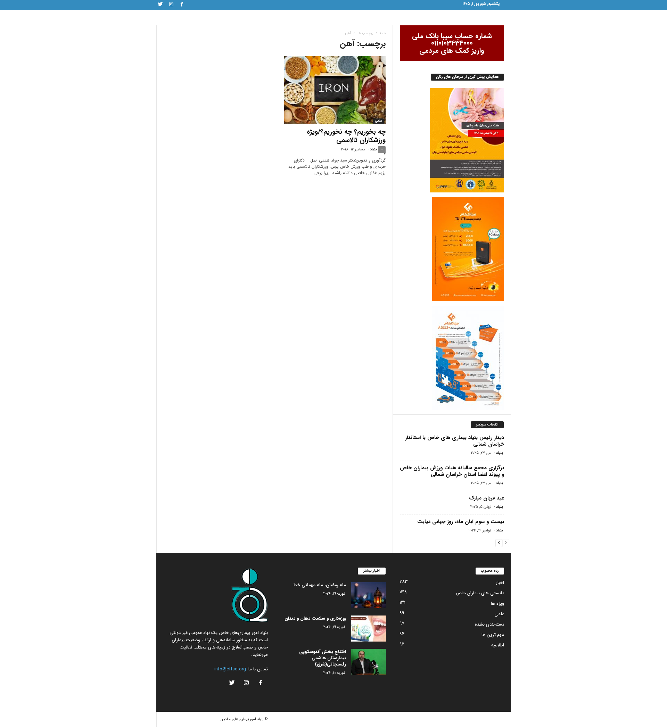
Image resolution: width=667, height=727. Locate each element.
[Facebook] (182, 5)
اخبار (500, 582)
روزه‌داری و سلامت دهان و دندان (315, 618)
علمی (378, 120)
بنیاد (373, 149)
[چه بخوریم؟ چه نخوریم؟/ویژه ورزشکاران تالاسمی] (333, 90)
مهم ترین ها (492, 634)
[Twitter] (160, 5)
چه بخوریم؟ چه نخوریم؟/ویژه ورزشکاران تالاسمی (346, 136)
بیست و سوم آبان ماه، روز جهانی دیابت (460, 522)
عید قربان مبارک (486, 498)
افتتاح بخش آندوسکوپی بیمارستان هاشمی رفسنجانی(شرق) (322, 658)
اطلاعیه (497, 645)
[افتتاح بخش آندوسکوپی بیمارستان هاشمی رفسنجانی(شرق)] (368, 662)
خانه (383, 33)
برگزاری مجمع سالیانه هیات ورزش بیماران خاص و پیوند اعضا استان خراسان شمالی (452, 471)
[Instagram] (171, 5)
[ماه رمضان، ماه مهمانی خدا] (368, 595)
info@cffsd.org (230, 669)
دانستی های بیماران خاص (480, 593)
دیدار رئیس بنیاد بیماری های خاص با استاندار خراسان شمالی (454, 440)
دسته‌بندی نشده (489, 624)
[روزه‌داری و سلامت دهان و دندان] (368, 629)
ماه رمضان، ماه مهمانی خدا (320, 585)
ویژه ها (497, 603)
